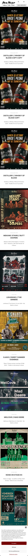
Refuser (14, 547)
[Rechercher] (18, 2)
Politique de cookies (13, 554)
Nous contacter (22, 5)
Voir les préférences (14, 551)
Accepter (14, 543)
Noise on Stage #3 (14, 475)
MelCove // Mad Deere (14, 417)
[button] (26, 527)
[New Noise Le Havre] (8, 3)
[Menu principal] (24, 2)
